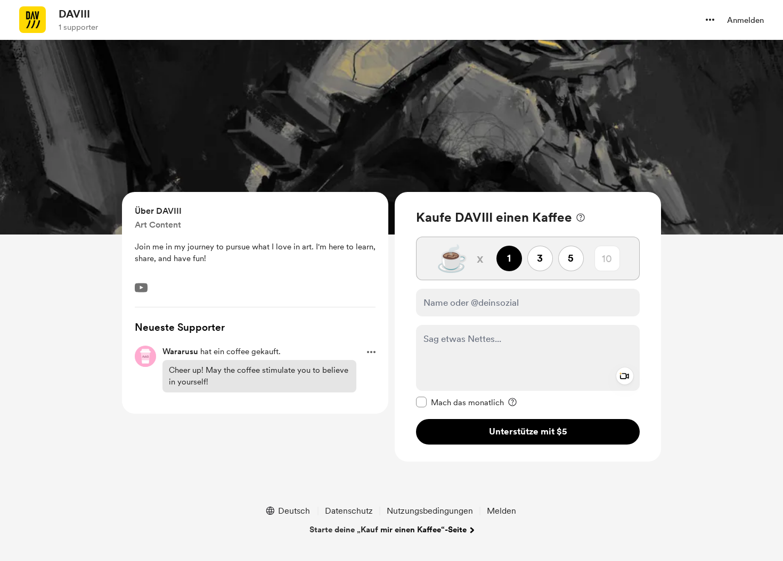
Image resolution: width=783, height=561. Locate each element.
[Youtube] (141, 287)
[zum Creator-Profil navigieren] (32, 19)
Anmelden (745, 20)
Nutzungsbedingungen (430, 511)
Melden (501, 511)
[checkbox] (460, 402)
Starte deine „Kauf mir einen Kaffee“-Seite (388, 529)
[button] (710, 19)
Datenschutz (349, 511)
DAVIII (74, 13)
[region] (528, 327)
